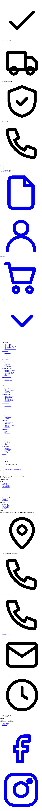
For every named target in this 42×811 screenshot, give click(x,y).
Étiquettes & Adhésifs (6, 394)
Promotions (4, 454)
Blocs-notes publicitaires (8, 452)
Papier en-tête (7, 379)
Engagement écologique (6, 506)
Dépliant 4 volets (7, 364)
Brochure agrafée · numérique (9, 372)
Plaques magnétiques (8, 408)
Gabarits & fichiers (5, 495)
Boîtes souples (7, 387)
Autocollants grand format (9, 422)
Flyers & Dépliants (5, 359)
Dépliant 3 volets (7, 363)
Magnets (6, 444)
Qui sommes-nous (5, 504)
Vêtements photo (7, 442)
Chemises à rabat (7, 382)
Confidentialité (4, 725)
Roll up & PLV (5, 411)
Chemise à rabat (7, 365)
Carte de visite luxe (8, 355)
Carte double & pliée (8, 357)
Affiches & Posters (5, 403)
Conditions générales (5, 723)
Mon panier (4, 499)
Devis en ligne (4, 455)
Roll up (6, 413)
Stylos (6, 453)
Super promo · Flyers (8, 344)
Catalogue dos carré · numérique (10, 370)
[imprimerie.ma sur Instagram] (21, 810)
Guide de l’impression (6, 496)
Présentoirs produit (8, 417)
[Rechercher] (10, 171)
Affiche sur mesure (8, 406)
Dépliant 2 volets (7, 362)
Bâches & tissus (7, 423)
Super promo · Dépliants (8, 345)
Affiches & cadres (7, 405)
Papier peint (6, 424)
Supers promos (5, 342)
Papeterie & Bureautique (6, 377)
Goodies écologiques (8, 449)
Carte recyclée (7, 356)
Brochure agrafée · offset (9, 373)
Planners (6, 375)
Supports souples (5, 420)
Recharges (6, 415)
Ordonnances (7, 383)
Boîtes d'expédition (8, 389)
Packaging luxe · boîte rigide (9, 390)
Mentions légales (5, 724)
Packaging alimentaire (8, 388)
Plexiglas (6, 431)
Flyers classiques (7, 361)
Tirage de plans (7, 426)
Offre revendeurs (5, 500)
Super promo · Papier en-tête (9, 347)
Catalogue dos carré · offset (9, 371)
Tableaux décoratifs (8, 439)
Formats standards (7, 401)
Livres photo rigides (8, 440)
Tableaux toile (7, 435)
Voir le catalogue (7, 469)
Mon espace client (5, 498)
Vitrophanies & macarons (9, 400)
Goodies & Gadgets (5, 446)
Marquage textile (7, 427)
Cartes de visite (5, 351)
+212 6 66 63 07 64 (5, 634)
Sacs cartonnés (7, 391)
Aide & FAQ (4, 457)
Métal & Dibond (7, 433)
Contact (3, 458)
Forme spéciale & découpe (9, 399)
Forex (5, 432)
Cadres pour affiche (8, 409)
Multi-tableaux (7, 441)
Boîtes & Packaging (5, 385)
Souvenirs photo (5, 437)
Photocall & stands (8, 416)
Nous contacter (18, 469)
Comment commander (6, 494)
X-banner (6, 414)
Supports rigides (5, 429)
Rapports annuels (7, 374)
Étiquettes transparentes (8, 397)
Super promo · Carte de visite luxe (10, 349)
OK (10, 720)
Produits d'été (7, 448)
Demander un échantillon (6, 497)
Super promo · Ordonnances (9, 348)
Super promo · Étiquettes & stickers (10, 346)
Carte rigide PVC (7, 354)
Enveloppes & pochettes (8, 380)
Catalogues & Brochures (6, 368)
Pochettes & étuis (7, 392)
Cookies (3, 726)
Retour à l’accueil (13, 469)
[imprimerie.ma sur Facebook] (21, 768)
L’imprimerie (4, 456)
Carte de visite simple (8, 353)
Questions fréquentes (5, 507)
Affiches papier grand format (9, 425)
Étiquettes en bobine (8, 398)
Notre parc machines (5, 505)
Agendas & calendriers (8, 450)
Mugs (5, 443)
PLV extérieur (7, 418)
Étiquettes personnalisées (9, 396)
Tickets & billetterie (8, 366)
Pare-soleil (6, 451)
